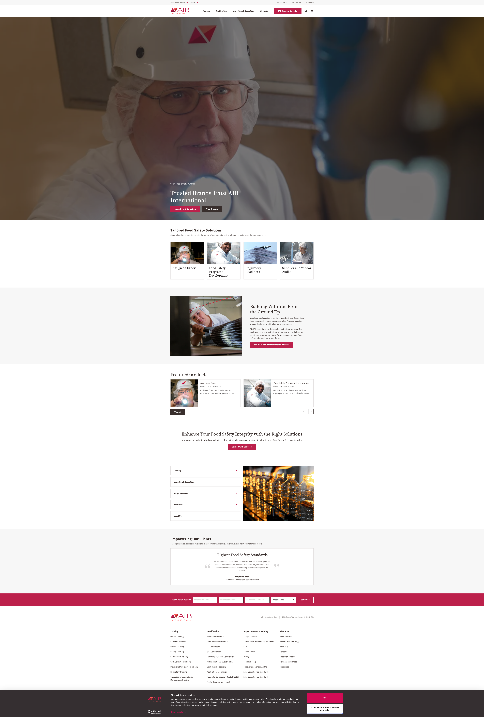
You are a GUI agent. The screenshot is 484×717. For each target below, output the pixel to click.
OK (324, 698)
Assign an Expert (184, 268)
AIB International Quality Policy (220, 661)
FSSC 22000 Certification (217, 641)
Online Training (177, 636)
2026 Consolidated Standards (256, 677)
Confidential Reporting (216, 666)
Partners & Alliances (288, 661)
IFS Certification (213, 646)
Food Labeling (250, 661)
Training (206, 11)
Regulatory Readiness (253, 270)
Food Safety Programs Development (218, 271)
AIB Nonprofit (286, 636)
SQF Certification (214, 651)
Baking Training (177, 651)
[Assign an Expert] (187, 253)
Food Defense (249, 651)
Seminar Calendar (178, 641)
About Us (264, 11)
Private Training (177, 646)
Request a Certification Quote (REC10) (223, 677)
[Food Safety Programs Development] (223, 253)
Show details (177, 712)
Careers (283, 651)
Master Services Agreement (218, 682)
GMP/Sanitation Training (180, 661)
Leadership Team (287, 656)
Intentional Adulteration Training (184, 666)
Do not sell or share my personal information (325, 708)
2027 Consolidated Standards (256, 672)
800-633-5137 (282, 2)
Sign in (311, 2)
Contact (298, 2)
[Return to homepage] (181, 617)
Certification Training (179, 656)
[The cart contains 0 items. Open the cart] (312, 10)
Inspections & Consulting (243, 11)
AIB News (284, 646)
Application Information (217, 672)
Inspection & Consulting (184, 482)
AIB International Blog (289, 641)
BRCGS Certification (215, 636)
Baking (246, 656)
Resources (178, 504)
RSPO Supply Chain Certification (220, 656)
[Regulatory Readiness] (260, 253)
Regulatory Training (178, 672)
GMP (245, 646)
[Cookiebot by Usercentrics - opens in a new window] (154, 712)
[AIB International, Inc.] (179, 11)
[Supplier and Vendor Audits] (296, 253)
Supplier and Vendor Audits (296, 270)
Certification (221, 11)
